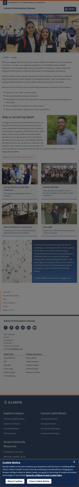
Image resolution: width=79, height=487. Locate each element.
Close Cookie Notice (39, 481)
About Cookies (15, 481)
